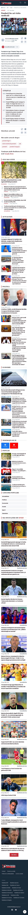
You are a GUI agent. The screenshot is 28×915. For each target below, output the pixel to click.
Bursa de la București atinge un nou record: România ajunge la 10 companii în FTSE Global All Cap (13, 392)
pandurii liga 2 (6, 141)
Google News (9, 154)
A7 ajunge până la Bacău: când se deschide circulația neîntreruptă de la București (18, 261)
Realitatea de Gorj (22, 568)
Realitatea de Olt (5, 895)
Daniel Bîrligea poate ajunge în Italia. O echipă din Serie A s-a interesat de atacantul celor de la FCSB (15, 104)
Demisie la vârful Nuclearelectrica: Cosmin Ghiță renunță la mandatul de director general (19, 251)
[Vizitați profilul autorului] (2, 40)
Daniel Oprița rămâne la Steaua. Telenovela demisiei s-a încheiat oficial (15, 120)
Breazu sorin (14, 39)
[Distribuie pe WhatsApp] (22, 41)
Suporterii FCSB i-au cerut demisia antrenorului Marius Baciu (12, 743)
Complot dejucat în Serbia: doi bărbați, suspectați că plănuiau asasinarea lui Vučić (11, 241)
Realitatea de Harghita (7, 900)
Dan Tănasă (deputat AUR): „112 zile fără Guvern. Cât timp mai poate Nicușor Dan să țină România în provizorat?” (18, 331)
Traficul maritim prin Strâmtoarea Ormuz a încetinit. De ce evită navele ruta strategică (15, 207)
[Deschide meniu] (25, 3)
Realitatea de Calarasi (19, 892)
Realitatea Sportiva (14, 882)
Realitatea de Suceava (18, 890)
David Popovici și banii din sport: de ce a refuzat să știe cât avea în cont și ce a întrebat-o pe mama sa (15, 96)
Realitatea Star (5, 885)
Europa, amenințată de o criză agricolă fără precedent (11, 181)
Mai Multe (14, 855)
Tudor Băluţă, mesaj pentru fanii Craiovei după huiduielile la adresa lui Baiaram (13, 822)
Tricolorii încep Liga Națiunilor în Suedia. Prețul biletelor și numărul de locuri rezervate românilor (13, 686)
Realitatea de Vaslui (16, 887)
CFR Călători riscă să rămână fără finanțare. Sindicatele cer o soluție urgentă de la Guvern (19, 401)
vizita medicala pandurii (9, 143)
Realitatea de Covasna (7, 897)
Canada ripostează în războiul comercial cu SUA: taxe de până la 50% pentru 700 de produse (18, 271)
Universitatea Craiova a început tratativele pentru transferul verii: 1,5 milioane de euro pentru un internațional (15, 113)
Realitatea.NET (5, 882)
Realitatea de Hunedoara (7, 892)
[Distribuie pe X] (25, 41)
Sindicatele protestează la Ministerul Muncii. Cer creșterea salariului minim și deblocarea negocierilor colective (19, 424)
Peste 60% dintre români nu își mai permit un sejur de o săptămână (19, 434)
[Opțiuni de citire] (24, 911)
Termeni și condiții (11, 871)
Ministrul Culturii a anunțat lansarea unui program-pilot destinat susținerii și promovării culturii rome (15, 188)
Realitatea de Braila (6, 887)
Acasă (4, 7)
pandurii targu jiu (15, 146)
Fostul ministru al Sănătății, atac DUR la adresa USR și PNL (15, 201)
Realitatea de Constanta (19, 897)
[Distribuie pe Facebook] (25, 38)
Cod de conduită (19, 873)
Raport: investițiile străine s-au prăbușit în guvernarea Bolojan (13, 195)
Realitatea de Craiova (15, 885)
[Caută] (20, 3)
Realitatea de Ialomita (6, 890)
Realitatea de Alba (15, 895)
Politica (6, 191)
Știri (7, 7)
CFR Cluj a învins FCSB (8, 795)
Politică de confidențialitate (8, 873)
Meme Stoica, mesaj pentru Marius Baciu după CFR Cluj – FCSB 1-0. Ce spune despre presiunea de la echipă (13, 658)
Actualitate (7, 211)
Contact (3, 871)
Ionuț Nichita (23, 539)
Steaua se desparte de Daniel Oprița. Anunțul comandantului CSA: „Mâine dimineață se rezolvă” (13, 629)
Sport (11, 7)
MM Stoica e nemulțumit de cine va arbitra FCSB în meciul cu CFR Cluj (12, 849)
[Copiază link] (22, 38)
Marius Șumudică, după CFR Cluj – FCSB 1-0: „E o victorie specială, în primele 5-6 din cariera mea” (12, 715)
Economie (4, 184)
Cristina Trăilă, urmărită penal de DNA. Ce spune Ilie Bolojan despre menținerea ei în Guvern (14, 311)
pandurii (4, 146)
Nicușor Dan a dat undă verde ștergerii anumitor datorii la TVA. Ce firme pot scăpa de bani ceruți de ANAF (19, 321)
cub (20, 143)
